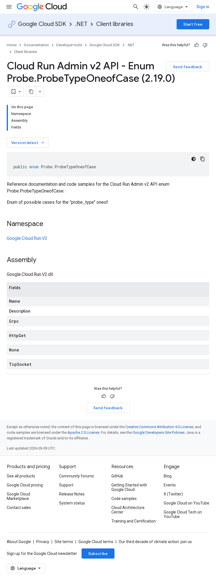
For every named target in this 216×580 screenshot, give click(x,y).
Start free (192, 24)
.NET (81, 24)
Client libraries (114, 24)
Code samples (124, 498)
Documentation (36, 45)
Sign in (203, 7)
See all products (21, 476)
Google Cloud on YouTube (186, 503)
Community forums (76, 476)
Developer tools (69, 45)
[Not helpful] (205, 45)
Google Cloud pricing (25, 485)
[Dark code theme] (193, 158)
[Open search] (135, 6)
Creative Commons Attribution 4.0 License (159, 427)
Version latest (28, 142)
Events (170, 485)
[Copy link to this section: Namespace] (49, 224)
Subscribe (98, 553)
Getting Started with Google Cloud (129, 487)
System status (72, 503)
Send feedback (187, 66)
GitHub (117, 476)
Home (12, 45)
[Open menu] (9, 7)
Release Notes (72, 494)
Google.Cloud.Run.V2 (27, 238)
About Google (19, 541)
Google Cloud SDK (42, 24)
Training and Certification (133, 521)
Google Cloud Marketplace (18, 496)
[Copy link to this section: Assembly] (42, 260)
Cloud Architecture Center (128, 509)
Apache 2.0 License (83, 432)
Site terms (64, 541)
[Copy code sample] (202, 158)
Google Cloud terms (95, 541)
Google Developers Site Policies (158, 432)
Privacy (42, 541)
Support (66, 485)
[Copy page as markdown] (31, 91)
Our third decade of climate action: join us (155, 541)
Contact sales (19, 507)
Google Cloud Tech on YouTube (183, 514)
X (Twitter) (173, 494)
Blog (168, 476)
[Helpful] (196, 45)
